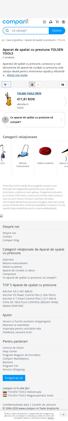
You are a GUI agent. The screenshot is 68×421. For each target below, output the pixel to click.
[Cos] (57, 22)
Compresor (9, 274)
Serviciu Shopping (14, 369)
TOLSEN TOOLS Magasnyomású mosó (30, 395)
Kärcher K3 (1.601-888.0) (17, 291)
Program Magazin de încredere (21, 355)
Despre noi (9, 233)
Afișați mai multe (17, 75)
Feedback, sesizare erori (17, 332)
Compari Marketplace (16, 358)
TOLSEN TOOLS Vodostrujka (24, 391)
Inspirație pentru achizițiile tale (22, 328)
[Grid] (38, 84)
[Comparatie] (50, 22)
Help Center (10, 351)
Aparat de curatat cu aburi (19, 270)
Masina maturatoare (22, 165)
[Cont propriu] (63, 22)
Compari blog (11, 240)
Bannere (8, 362)
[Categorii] (44, 22)
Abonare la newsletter (16, 325)
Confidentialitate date (16, 404)
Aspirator (8, 259)
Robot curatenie (45, 163)
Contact (7, 236)
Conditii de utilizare (44, 404)
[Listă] (32, 84)
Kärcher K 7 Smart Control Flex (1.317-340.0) (29, 298)
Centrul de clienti (13, 347)
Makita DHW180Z (13, 305)
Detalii (20, 107)
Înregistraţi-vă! (14, 378)
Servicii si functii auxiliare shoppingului (27, 321)
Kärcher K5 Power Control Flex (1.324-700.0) (29, 295)
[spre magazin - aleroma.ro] (9, 99)
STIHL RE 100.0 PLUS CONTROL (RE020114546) (30, 302)
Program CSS (10, 365)
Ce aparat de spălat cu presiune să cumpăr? (29, 277)
